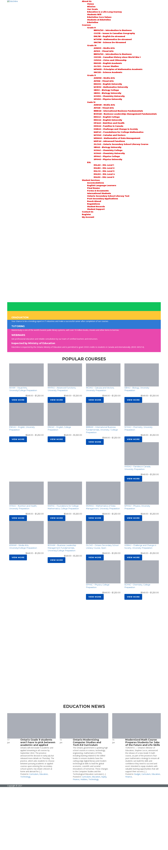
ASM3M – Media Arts (104, 78)
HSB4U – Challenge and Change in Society (116, 129)
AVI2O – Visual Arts (104, 51)
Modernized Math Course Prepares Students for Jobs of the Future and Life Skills (142, 742)
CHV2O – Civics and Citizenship (110, 60)
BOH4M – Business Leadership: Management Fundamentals (125, 114)
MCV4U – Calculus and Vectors (109, 135)
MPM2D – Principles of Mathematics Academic (118, 69)
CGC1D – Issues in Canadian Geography (114, 33)
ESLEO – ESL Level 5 (104, 177)
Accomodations (95, 183)
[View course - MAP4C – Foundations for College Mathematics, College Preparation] (65, 493)
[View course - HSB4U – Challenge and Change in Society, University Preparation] (141, 532)
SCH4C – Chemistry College (108, 150)
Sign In (21, 846)
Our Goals (92, 9)
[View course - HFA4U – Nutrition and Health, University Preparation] (26, 493)
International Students (99, 193)
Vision (90, 4)
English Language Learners (101, 185)
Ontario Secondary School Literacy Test (108, 196)
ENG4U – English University (108, 120)
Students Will (94, 14)
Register (86, 214)
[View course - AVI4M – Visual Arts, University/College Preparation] (26, 374)
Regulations (93, 204)
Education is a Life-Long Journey (104, 12)
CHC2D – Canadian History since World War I (117, 57)
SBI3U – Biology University (107, 93)
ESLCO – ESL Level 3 (104, 171)
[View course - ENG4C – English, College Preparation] (65, 414)
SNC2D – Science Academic (108, 72)
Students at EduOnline (99, 20)
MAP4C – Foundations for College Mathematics (118, 132)
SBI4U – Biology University (107, 147)
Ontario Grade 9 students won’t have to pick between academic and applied (37, 742)
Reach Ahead (94, 201)
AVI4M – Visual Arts (104, 108)
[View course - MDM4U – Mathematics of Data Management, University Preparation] (103, 493)
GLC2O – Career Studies (106, 66)
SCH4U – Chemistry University (109, 153)
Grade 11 (91, 75)
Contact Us (87, 212)
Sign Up (14, 846)
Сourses (86, 25)
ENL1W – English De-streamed (109, 36)
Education (43, 774)
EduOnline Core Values (99, 17)
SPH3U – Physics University (108, 99)
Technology (25, 776)
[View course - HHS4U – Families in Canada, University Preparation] (141, 453)
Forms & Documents (98, 191)
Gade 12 (91, 102)
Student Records (96, 206)
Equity (103, 776)
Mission (91, 6)
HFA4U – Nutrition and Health (109, 123)
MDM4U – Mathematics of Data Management (117, 138)
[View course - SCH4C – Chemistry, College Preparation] (141, 571)
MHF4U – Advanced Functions (109, 141)
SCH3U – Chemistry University (109, 96)
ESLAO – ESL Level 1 (104, 165)
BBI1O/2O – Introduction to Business (113, 30)
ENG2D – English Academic (108, 63)
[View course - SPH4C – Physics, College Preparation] (103, 571)
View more (18, 400)
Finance (76, 779)
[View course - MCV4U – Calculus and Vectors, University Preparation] (103, 374)
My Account (88, 217)
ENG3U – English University (108, 84)
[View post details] (31, 725)
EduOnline (92, 22)
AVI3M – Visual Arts (104, 81)
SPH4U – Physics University (108, 159)
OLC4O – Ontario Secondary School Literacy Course (121, 144)
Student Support (96, 209)
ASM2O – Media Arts (104, 48)
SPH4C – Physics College (107, 156)
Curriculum (33, 774)
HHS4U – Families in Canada (108, 126)
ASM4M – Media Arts (104, 105)
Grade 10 (91, 45)
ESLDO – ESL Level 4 (104, 174)
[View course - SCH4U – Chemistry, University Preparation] (141, 414)
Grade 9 (91, 27)
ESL (89, 162)
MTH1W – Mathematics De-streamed (113, 39)
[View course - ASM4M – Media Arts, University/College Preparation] (26, 532)
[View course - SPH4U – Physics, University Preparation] (141, 493)
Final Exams (93, 188)
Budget (137, 774)
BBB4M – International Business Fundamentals (118, 111)
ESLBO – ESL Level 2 (104, 168)
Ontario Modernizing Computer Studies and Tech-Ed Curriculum (87, 742)
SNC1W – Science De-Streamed (110, 42)
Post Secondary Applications (102, 198)
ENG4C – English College (107, 117)
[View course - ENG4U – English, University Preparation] (26, 414)
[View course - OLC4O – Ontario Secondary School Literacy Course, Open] (103, 532)
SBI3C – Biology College (106, 90)
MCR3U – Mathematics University (111, 87)
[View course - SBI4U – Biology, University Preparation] (141, 374)
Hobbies (83, 779)
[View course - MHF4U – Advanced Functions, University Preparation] (65, 374)
